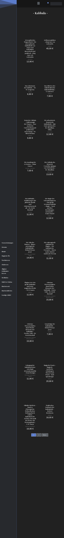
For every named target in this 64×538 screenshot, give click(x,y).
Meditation (5, 278)
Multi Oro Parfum (7, 282)
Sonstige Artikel (6, 295)
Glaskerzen (5, 264)
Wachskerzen (6, 260)
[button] (38, 3)
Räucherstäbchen (7, 291)
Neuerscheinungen (7, 243)
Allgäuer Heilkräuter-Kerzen (5, 271)
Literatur (4, 247)
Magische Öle (6, 256)
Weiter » (45, 435)
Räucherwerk (6, 286)
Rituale (4, 251)
